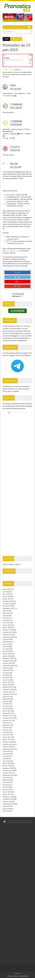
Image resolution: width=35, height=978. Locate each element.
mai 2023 (6, 675)
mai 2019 (6, 785)
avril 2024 (6, 649)
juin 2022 (6, 701)
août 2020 (6, 751)
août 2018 (6, 806)
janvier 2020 (7, 766)
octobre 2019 (7, 773)
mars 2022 (6, 709)
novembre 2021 (8, 718)
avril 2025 (6, 620)
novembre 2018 (8, 799)
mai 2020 (6, 759)
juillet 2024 (6, 642)
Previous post (19, 294)
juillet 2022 (6, 699)
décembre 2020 (8, 742)
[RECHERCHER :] (17, 31)
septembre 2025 (8, 608)
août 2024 (6, 639)
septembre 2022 (8, 694)
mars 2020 (6, 761)
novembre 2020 (8, 744)
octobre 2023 (7, 663)
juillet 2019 (6, 780)
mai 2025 (6, 618)
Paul (11, 70)
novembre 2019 (8, 770)
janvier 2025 (7, 627)
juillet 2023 (6, 670)
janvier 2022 (7, 713)
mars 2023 (6, 680)
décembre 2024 (8, 630)
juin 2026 (6, 592)
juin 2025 (6, 616)
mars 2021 (6, 735)
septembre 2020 (8, 749)
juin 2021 (6, 728)
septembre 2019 (8, 775)
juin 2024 (6, 644)
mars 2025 (6, 623)
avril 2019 (6, 787)
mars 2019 (6, 790)
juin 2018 (6, 811)
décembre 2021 (8, 716)
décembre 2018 (8, 797)
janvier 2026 (7, 599)
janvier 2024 (7, 656)
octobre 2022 (7, 692)
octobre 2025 (7, 606)
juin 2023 (6, 673)
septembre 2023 (8, 666)
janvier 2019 (7, 794)
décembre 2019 (8, 768)
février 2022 (7, 711)
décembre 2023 (8, 658)
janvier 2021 (7, 739)
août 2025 (6, 611)
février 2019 (7, 792)
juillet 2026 (6, 589)
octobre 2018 (7, 802)
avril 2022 (6, 706)
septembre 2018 (8, 804)
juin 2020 (6, 756)
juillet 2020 (6, 754)
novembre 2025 (8, 604)
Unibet (15, 251)
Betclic (7, 251)
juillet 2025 (6, 613)
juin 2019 (6, 782)
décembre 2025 (8, 601)
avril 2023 (6, 678)
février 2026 (7, 596)
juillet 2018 (6, 809)
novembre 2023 (8, 661)
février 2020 (7, 763)
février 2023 (7, 682)
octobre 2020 (7, 747)
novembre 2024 (8, 632)
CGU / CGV (17, 973)
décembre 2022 (8, 687)
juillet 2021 (6, 725)
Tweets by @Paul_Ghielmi (11, 564)
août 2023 (6, 668)
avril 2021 (6, 732)
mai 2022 (6, 704)
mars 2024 (6, 651)
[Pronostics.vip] (17, 7)
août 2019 (6, 778)
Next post (16, 296)
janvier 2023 (7, 685)
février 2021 (7, 737)
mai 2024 (6, 646)
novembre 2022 (8, 689)
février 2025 (7, 625)
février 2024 (7, 654)
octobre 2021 (7, 720)
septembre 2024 (8, 637)
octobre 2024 (7, 635)
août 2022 (6, 697)
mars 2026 (6, 594)
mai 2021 (6, 730)
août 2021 (6, 723)
